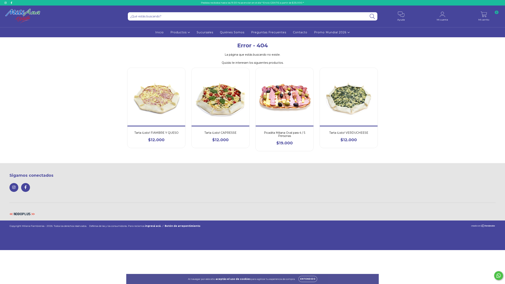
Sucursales (205, 32)
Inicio (159, 32)
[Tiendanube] (483, 226)
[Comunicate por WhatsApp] (498, 275)
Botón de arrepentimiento (182, 225)
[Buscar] (372, 16)
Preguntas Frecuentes (268, 32)
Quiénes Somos (232, 32)
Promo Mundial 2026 (330, 32)
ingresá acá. (153, 225)
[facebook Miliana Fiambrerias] (11, 3)
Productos (179, 32)
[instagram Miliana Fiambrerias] (6, 3)
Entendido (307, 279)
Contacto (300, 32)
